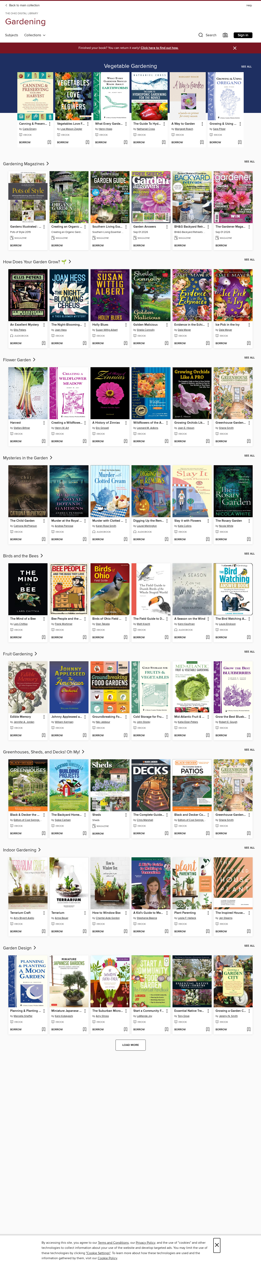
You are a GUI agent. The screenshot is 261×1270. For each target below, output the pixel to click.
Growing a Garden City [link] (231, 1011)
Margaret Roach (184, 129)
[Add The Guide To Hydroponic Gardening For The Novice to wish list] (163, 142)
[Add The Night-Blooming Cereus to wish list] (84, 343)
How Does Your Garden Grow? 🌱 (35, 262)
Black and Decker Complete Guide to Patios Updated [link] (190, 815)
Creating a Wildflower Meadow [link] (67, 423)
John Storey (143, 722)
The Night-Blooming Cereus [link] (67, 325)
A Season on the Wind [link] (189, 619)
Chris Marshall (145, 820)
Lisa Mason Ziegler (71, 129)
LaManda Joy (144, 1016)
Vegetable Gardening (130, 66)
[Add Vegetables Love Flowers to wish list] (87, 142)
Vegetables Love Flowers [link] (71, 124)
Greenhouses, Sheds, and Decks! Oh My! (42, 752)
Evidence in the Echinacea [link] (190, 325)
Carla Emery (29, 129)
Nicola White (226, 526)
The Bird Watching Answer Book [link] (231, 619)
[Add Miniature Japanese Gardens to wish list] (84, 1029)
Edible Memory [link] (20, 717)
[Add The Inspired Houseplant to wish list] (248, 931)
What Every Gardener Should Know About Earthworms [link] (109, 124)
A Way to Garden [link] (183, 124)
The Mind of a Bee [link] (23, 619)
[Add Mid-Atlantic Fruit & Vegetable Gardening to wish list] (207, 735)
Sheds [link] (96, 815)
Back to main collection (24, 5)
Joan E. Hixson (186, 428)
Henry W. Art (62, 428)
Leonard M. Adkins (147, 428)
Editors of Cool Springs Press (28, 820)
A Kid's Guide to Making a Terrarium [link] (149, 913)
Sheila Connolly (146, 330)
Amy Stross (102, 1016)
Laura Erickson (227, 624)
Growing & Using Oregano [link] (224, 124)
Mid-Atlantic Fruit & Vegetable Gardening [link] (190, 717)
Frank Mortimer (63, 624)
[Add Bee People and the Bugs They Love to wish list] (84, 637)
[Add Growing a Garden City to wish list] (248, 1029)
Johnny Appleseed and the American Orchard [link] (67, 717)
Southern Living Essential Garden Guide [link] (108, 227)
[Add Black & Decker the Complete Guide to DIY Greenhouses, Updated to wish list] (43, 833)
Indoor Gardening (20, 850)
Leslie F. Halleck (187, 918)
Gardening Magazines (24, 164)
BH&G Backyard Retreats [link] (190, 227)
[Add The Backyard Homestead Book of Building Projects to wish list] (84, 833)
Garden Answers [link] (144, 227)
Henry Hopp (105, 129)
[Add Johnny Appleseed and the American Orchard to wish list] (84, 735)
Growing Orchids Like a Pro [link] (190, 423)
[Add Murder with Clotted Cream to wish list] (125, 539)
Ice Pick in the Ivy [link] (228, 325)
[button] (207, 36)
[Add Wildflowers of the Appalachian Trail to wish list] (166, 441)
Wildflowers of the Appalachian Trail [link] (149, 423)
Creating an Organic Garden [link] (67, 227)
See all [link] (246, 66)
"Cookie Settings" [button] (98, 1253)
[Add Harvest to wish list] (43, 441)
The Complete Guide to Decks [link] (149, 815)
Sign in (243, 35)
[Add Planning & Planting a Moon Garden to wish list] (43, 1029)
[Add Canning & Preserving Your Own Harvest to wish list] (49, 142)
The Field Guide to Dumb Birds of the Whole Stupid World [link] (149, 619)
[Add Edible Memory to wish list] (43, 735)
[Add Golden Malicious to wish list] (166, 343)
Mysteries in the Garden (26, 458)
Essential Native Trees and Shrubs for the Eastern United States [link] (190, 1011)
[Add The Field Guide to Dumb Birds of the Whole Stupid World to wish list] (166, 637)
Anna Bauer (61, 918)
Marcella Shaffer (23, 1016)
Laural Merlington (147, 526)
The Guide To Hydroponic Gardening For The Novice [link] (147, 124)
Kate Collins (184, 526)
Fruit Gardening (18, 654)
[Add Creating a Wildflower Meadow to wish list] (84, 441)
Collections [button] (33, 35)
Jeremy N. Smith (228, 1016)
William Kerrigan (64, 722)
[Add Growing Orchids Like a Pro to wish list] (207, 441)
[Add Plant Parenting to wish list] (207, 931)
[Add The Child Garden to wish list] (43, 539)
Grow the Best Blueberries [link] (231, 717)
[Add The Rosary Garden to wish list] (248, 539)
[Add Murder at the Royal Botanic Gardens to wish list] (84, 539)
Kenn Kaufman (186, 624)
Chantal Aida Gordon (108, 918)
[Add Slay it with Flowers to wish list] (207, 539)
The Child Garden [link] (22, 521)
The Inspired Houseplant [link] (231, 913)
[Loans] (225, 36)
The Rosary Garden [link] (229, 521)
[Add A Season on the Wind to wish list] (207, 637)
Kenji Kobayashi (64, 1016)
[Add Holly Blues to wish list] (125, 343)
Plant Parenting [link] (185, 913)
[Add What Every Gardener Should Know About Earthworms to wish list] (125, 142)
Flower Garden (17, 360)
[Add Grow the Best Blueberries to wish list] (248, 735)
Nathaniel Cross (146, 129)
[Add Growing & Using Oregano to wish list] (239, 142)
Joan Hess (61, 330)
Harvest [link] (15, 423)
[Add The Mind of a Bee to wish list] (43, 637)
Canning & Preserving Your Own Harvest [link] (33, 124)
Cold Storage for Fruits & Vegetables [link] (149, 717)
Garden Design (18, 948)
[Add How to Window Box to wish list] (125, 931)
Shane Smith (226, 428)
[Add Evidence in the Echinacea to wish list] (207, 343)
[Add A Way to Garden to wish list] (201, 142)
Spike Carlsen (63, 820)
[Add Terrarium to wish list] (84, 931)
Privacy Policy (145, 1243)
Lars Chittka (21, 624)
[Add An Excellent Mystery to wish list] (43, 343)
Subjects (11, 35)
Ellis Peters (20, 330)
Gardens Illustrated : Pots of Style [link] (26, 227)
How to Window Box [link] (106, 913)
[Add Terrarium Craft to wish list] (43, 931)
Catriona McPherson (25, 526)
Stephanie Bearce (147, 918)
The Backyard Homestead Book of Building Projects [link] (67, 815)
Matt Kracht (143, 624)
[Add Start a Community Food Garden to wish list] (166, 1029)
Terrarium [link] (57, 913)
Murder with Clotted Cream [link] (108, 521)
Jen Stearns (225, 918)
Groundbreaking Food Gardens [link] (108, 717)
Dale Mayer (184, 330)
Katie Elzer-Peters (188, 722)
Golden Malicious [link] (145, 325)
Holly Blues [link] (100, 325)
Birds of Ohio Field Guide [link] (108, 619)
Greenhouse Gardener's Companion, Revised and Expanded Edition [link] (231, 423)
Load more (130, 1045)
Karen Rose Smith (106, 526)
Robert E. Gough (228, 722)
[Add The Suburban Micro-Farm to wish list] (125, 1029)
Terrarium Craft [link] (20, 913)
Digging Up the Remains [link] (149, 521)
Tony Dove (183, 1016)
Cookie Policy (107, 1258)
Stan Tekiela (103, 624)
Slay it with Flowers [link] (187, 521)
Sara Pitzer (219, 129)
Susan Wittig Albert (107, 330)
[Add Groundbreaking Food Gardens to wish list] (125, 735)
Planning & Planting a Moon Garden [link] (26, 1011)
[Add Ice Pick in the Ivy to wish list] (248, 343)
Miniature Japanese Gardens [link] (67, 1011)
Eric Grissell (102, 428)
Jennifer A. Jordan (24, 722)
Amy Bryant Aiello (24, 918)
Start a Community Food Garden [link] (149, 1011)
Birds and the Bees (21, 556)
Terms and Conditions (113, 1243)
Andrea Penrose (64, 526)
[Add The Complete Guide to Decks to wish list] (166, 833)
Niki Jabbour (103, 722)
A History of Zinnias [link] (106, 423)
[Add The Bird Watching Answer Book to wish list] (248, 637)
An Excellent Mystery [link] (24, 325)
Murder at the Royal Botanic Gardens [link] (67, 521)
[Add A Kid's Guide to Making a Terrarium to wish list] (166, 931)
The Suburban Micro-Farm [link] (108, 1011)
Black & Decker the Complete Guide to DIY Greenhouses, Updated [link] (26, 815)
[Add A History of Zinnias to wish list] (125, 441)
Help (249, 5)
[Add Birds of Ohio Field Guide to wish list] (125, 637)
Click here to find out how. (159, 48)
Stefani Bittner (22, 428)
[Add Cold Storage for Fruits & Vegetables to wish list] (166, 735)
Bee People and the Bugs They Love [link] (67, 619)
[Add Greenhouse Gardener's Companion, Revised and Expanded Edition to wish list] (248, 441)
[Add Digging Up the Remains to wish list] (166, 539)
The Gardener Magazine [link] (231, 227)
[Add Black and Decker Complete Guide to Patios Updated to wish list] (207, 833)
